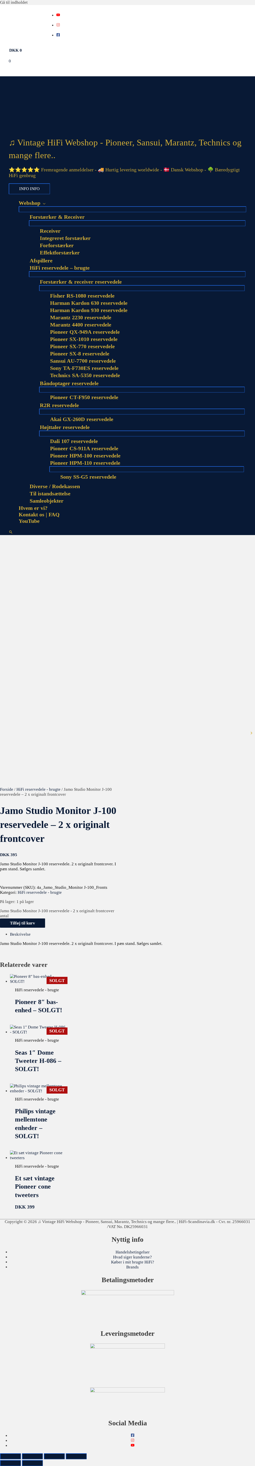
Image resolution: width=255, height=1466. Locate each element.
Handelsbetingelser (133, 1252)
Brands (132, 1267)
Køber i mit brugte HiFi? (132, 1262)
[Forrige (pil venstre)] (10, 1463)
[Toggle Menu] (132, 209)
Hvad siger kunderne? (132, 1257)
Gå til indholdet (14, 2)
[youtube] (58, 15)
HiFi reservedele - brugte (38, 789)
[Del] (54, 1456)
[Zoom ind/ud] (10, 1456)
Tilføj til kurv (22, 923)
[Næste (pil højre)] (32, 1463)
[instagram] (58, 25)
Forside (6, 789)
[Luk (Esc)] (76, 1456)
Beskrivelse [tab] (20, 934)
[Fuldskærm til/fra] (32, 1456)
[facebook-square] (58, 35)
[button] (11, 532)
